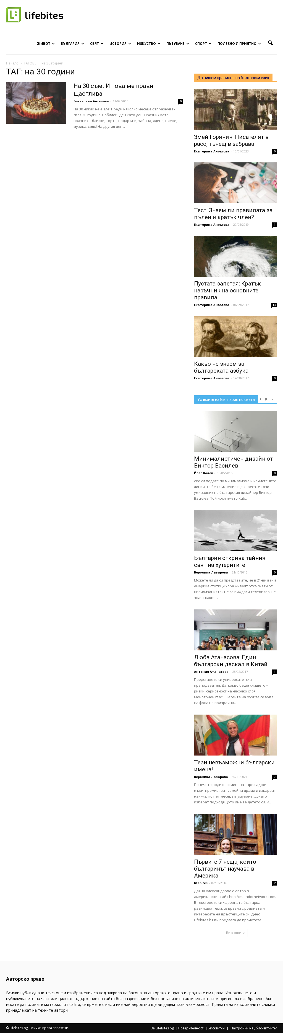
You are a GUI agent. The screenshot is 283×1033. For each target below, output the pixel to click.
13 (274, 305)
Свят (94, 43)
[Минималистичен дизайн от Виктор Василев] (235, 431)
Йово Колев (203, 473)
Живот (43, 43)
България (70, 43)
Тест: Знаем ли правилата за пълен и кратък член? (233, 213)
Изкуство (146, 43)
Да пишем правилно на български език (233, 78)
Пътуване (175, 43)
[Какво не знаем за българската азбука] (235, 336)
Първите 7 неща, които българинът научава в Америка (225, 868)
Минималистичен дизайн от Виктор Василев (233, 462)
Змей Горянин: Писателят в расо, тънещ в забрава (231, 140)
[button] (270, 43)
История (118, 43)
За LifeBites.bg (162, 1028)
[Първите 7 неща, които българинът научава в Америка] (235, 834)
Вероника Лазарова (211, 572)
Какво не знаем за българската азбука (221, 367)
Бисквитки (216, 1028)
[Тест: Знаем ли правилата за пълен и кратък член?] (235, 182)
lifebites (201, 883)
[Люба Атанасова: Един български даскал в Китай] (235, 629)
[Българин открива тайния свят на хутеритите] (235, 530)
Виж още (233, 932)
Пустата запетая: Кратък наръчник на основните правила (227, 290)
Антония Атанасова (211, 671)
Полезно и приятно (237, 43)
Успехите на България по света (226, 399)
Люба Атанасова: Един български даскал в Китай (231, 661)
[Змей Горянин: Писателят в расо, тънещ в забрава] (235, 109)
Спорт (201, 43)
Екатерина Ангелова (91, 101)
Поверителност (190, 1028)
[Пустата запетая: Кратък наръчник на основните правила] (235, 256)
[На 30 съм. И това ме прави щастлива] (36, 103)
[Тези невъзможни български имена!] (235, 735)
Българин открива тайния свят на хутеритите (230, 561)
